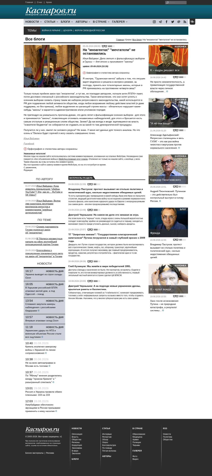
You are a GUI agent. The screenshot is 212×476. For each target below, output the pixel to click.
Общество (76, 439)
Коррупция (77, 445)
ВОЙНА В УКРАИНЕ (51, 30)
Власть (75, 437)
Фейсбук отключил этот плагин (73, 159)
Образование (138, 434)
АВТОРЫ (81, 21)
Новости (167, 434)
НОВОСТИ (32, 21)
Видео (135, 459)
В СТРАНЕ (100, 21)
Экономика (77, 448)
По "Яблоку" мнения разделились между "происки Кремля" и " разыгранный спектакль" (43, 378)
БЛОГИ (65, 21)
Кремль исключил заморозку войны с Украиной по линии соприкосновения (40, 349)
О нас (39, 2)
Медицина (137, 437)
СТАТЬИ (49, 21)
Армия (135, 439)
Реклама (50, 453)
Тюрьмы (136, 445)
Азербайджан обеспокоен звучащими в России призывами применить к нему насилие (42, 407)
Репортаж (106, 437)
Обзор (105, 439)
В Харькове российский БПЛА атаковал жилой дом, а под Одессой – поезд (41, 290)
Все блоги (137, 40)
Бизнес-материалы (34, 453)
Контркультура (109, 445)
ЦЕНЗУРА (67, 30)
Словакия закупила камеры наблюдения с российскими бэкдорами (40, 307)
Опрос (105, 442)
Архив (49, 2)
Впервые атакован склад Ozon (41, 320)
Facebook (29, 143)
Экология (76, 453)
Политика (167, 437)
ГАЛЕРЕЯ (118, 21)
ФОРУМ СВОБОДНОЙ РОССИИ (90, 30)
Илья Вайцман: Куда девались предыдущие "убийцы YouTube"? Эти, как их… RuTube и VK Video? (43, 190)
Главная (29, 2)
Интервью (107, 434)
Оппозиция (77, 434)
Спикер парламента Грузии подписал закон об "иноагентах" (41, 229)
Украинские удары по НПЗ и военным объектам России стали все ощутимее (43, 333)
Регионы (76, 442)
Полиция (136, 442)
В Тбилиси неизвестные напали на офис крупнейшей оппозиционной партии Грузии (43, 241)
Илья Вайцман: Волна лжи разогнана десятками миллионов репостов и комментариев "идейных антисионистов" (42, 206)
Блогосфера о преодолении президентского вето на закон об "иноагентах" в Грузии (44, 253)
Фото (134, 456)
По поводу (107, 448)
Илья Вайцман (31, 138)
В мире (75, 451)
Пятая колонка (109, 451)
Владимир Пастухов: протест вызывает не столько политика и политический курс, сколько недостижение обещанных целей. (167, 251)
